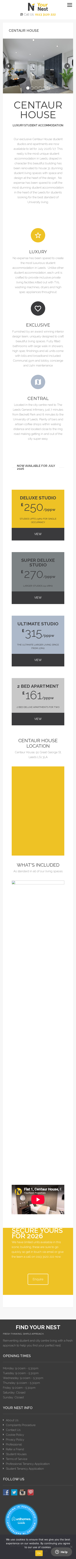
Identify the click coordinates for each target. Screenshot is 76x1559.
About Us (12, 1420)
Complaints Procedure (20, 1425)
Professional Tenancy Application (28, 1464)
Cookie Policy (15, 1435)
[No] (71, 1547)
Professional (14, 1444)
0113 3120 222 (45, 14)
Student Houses (16, 1454)
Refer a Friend (15, 1449)
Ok (39, 1553)
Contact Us (13, 1430)
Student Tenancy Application (25, 1468)
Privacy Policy (15, 1439)
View (38, 534)
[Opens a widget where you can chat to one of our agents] (61, 1552)
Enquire (38, 1279)
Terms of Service (16, 1459)
